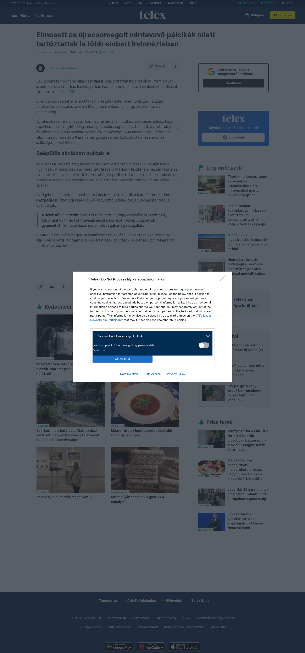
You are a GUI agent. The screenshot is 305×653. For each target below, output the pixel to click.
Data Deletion (129, 373)
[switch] (204, 345)
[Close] (224, 280)
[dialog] (152, 327)
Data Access (152, 373)
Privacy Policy (176, 373)
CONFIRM (122, 358)
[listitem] (151, 336)
